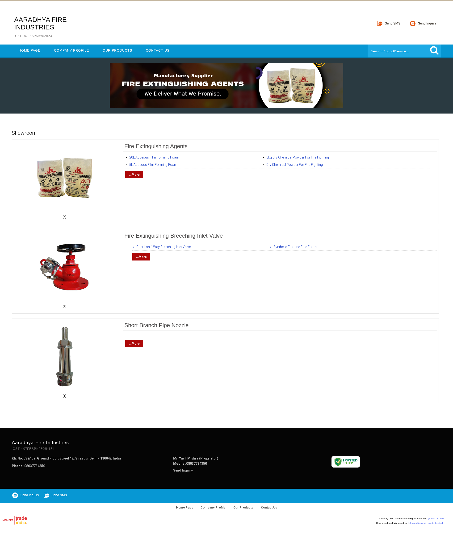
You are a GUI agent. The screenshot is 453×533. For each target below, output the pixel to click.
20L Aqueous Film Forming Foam (154, 157)
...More (134, 174)
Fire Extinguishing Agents (156, 146)
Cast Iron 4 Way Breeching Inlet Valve (163, 247)
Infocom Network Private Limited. (426, 523)
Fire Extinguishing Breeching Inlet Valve (173, 235)
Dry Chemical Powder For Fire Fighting (294, 165)
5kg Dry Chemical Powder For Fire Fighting (297, 157)
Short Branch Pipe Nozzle (156, 325)
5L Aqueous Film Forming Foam (153, 165)
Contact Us (157, 50)
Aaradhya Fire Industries (40, 27)
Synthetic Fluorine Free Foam (295, 247)
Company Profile (71, 50)
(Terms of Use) (436, 518)
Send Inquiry (183, 470)
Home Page (29, 50)
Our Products (117, 50)
